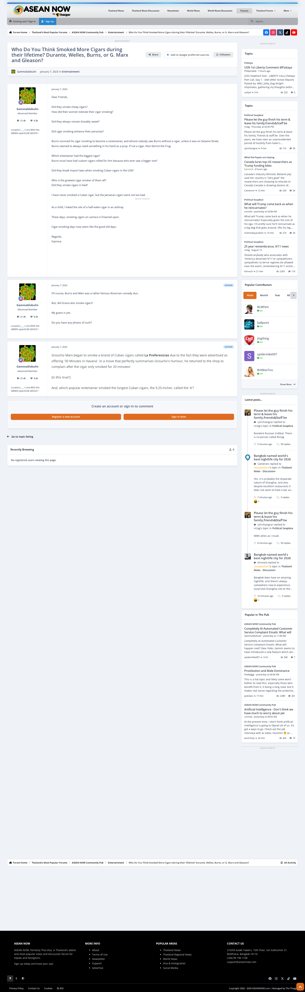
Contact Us (34, 988)
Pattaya (248, 62)
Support (97, 963)
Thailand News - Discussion (273, 469)
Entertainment (71, 71)
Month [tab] (264, 295)
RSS (61, 988)
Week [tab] (250, 295)
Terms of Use (100, 954)
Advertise (97, 968)
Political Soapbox (253, 115)
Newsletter (98, 959)
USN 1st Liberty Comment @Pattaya (268, 67)
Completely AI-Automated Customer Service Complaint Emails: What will (268, 630)
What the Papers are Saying (259, 157)
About (95, 950)
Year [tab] (277, 295)
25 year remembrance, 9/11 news (266, 246)
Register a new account (66, 416)
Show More (286, 384)
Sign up (18, 963)
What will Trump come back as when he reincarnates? (268, 206)
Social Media (170, 968)
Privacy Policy (16, 988)
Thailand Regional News (177, 954)
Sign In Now (179, 416)
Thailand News (172, 950)
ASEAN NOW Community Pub (260, 624)
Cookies (48, 988)
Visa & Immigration (174, 963)
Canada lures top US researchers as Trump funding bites (268, 164)
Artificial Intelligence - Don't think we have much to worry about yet (268, 711)
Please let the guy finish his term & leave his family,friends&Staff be (267, 121)
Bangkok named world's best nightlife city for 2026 (272, 457)
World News (170, 959)
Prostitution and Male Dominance (266, 671)
